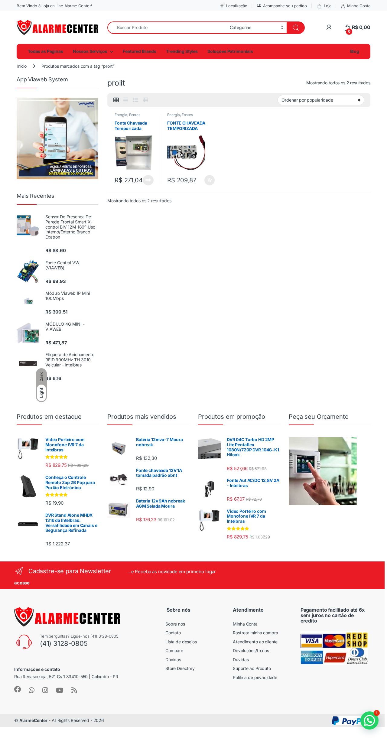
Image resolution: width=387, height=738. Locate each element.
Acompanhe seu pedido (285, 5)
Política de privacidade (255, 677)
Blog (354, 51)
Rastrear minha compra (255, 632)
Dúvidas (173, 659)
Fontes (134, 114)
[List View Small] (145, 100)
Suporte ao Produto (252, 668)
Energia (121, 114)
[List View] (135, 100)
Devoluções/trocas (251, 650)
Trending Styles (182, 51)
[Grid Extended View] (125, 100)
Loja (327, 5)
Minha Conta (358, 5)
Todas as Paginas (45, 51)
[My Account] (328, 27)
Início (22, 66)
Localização (236, 5)
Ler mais (148, 180)
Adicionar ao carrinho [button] (205, 180)
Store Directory (180, 668)
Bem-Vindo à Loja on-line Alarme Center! (54, 5)
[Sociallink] (17, 689)
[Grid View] (116, 100)
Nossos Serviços (90, 51)
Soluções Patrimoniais (230, 51)
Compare (174, 650)
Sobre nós (175, 623)
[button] (369, 720)
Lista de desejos (181, 641)
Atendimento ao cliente (255, 641)
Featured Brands (139, 51)
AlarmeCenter (33, 720)
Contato (173, 632)
